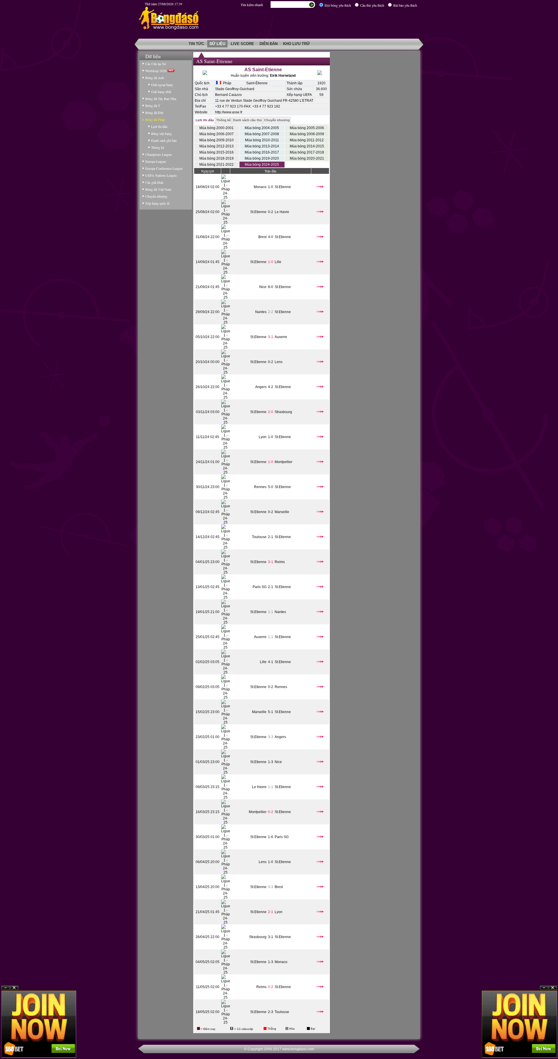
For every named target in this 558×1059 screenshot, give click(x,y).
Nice (263, 287)
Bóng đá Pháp (155, 119)
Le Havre (282, 212)
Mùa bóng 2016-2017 (262, 152)
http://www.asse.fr (228, 112)
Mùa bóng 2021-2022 (216, 164)
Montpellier (283, 462)
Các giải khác (154, 182)
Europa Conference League (164, 168)
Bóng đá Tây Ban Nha (160, 98)
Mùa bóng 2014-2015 (307, 146)
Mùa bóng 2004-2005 (262, 128)
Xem (544, 1045)
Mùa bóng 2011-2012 (307, 140)
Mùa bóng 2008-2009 (307, 134)
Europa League (155, 161)
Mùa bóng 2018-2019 (216, 158)
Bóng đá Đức (154, 112)
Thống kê (157, 147)
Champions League (158, 154)
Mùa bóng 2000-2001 (216, 128)
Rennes (260, 487)
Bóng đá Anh (154, 77)
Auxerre (281, 337)
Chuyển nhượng (156, 196)
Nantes (261, 312)
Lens (278, 362)
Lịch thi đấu (159, 126)
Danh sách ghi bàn (164, 140)
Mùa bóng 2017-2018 (307, 152)
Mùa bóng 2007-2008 (262, 134)
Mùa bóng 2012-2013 (216, 146)
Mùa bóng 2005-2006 (307, 128)
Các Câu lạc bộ (155, 63)
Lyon (263, 437)
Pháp (226, 83)
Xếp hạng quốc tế (157, 203)
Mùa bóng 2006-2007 (216, 134)
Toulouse (259, 537)
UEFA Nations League (161, 175)
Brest (262, 237)
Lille (278, 262)
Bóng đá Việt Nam (158, 189)
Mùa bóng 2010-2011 (262, 140)
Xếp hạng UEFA (299, 95)
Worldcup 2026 (156, 70)
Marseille (282, 512)
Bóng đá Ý (152, 105)
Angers (261, 387)
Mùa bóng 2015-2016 (216, 152)
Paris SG (260, 587)
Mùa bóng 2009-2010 (216, 140)
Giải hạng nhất (161, 91)
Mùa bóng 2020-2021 (307, 158)
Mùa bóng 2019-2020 (262, 158)
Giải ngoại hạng (162, 84)
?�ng (552, 1045)
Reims (280, 562)
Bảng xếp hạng (161, 133)
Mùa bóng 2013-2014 (262, 146)
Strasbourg (283, 412)
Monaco (260, 187)
